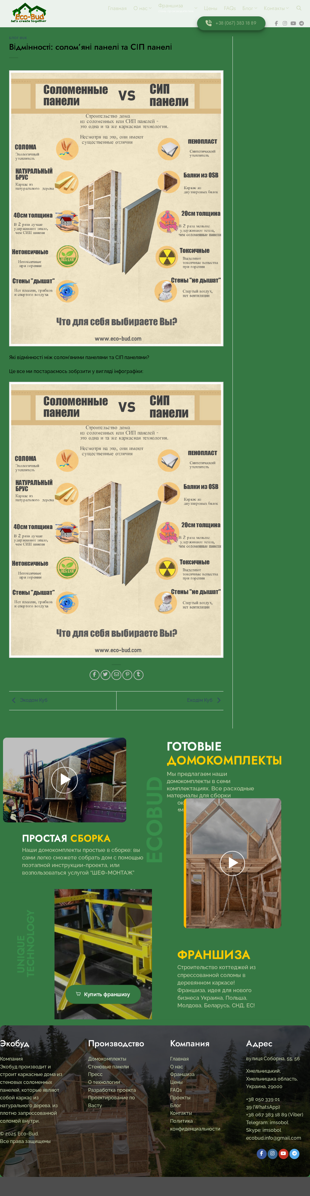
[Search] (299, 8)
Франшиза (182, 1075)
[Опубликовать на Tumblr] (138, 675)
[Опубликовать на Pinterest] (127, 675)
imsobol (279, 1122)
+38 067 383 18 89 (266, 1115)
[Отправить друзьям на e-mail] (116, 675)
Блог (247, 8)
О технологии (104, 1082)
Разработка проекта (112, 1090)
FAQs (230, 8)
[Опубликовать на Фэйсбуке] (95, 675)
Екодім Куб (200, 700)
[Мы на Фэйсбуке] (277, 23)
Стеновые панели (108, 1067)
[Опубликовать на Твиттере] (105, 675)
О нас (141, 8)
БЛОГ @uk (18, 37)
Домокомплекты (107, 1059)
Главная (117, 8)
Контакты (274, 8)
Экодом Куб (33, 700)
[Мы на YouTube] (293, 23)
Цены (210, 8)
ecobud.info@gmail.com (273, 1138)
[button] (64, 780)
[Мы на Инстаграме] (285, 23)
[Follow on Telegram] (301, 23)
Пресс (95, 1075)
